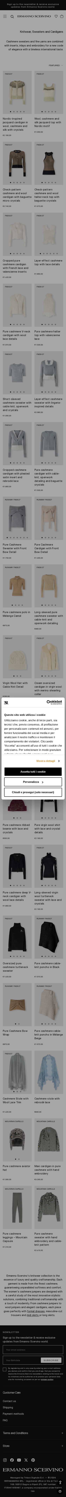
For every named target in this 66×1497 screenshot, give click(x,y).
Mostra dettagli (45, 760)
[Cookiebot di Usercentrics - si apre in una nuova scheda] (47, 702)
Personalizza (31, 781)
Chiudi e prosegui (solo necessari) (33, 792)
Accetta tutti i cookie (33, 771)
